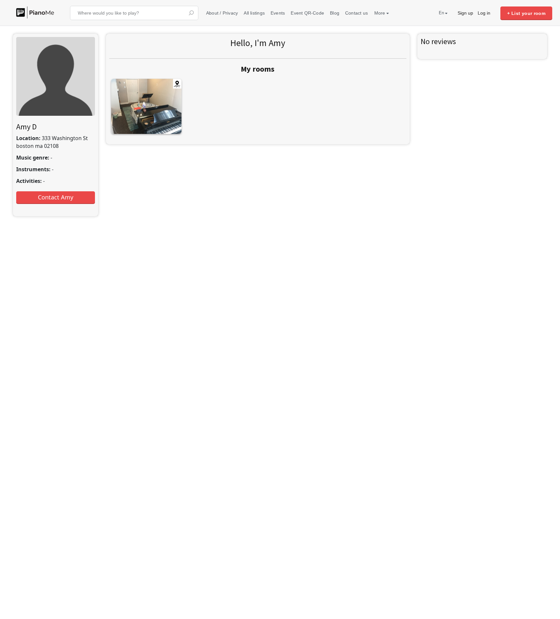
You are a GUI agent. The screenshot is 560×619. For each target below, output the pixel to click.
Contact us (356, 13)
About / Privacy (222, 13)
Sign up (465, 13)
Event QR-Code (307, 13)
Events (278, 13)
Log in (484, 13)
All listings (254, 13)
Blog (334, 13)
